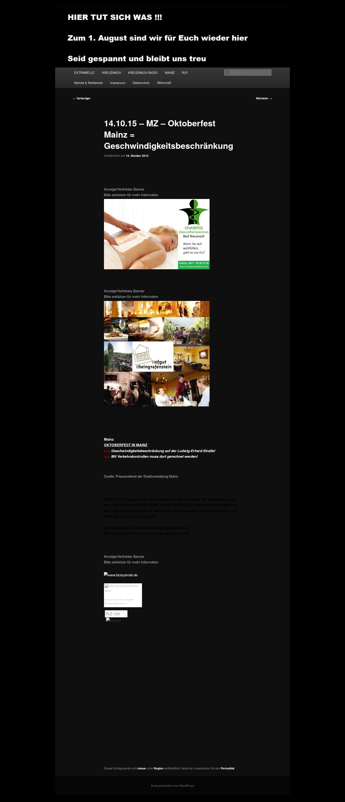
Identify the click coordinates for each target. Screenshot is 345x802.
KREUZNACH (111, 72)
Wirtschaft (164, 82)
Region (158, 768)
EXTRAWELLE (84, 72)
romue (141, 768)
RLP (185, 72)
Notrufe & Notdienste (88, 82)
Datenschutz (141, 82)
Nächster (264, 98)
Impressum (117, 82)
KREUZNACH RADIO (142, 72)
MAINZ (170, 72)
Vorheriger (82, 98)
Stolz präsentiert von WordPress (172, 785)
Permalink (227, 768)
